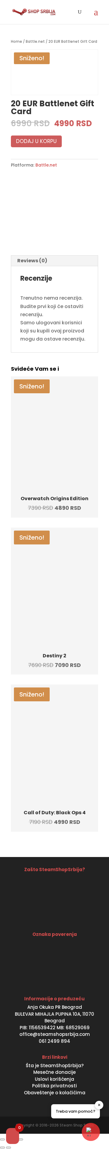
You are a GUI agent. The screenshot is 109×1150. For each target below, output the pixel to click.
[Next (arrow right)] (8, 1147)
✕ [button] (99, 1105)
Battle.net (35, 41)
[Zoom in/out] (2, 1139)
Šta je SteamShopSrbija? (55, 1065)
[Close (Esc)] (20, 1139)
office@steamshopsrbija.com (54, 1034)
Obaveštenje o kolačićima (54, 1092)
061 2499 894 (54, 1041)
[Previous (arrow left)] (2, 1147)
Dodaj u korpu (36, 141)
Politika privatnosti (54, 1086)
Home (16, 41)
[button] (91, 1132)
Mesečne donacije (54, 1072)
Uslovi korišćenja (54, 1079)
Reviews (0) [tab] (32, 260)
